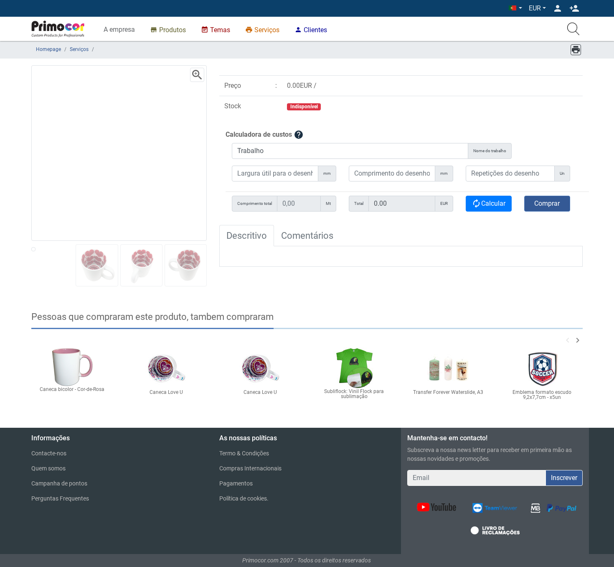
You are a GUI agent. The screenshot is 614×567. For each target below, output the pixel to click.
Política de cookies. (244, 498)
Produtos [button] (168, 30)
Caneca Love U (166, 392)
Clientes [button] (310, 30)
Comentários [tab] (307, 235)
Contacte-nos (48, 453)
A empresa (119, 29)
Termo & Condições (244, 453)
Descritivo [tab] (246, 235)
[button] (515, 8)
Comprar (547, 203)
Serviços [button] (262, 30)
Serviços (79, 49)
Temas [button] (215, 30)
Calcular (488, 203)
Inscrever (564, 478)
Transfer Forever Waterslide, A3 (448, 392)
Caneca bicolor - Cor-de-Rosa (72, 389)
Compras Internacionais (250, 468)
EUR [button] (535, 8)
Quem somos (48, 468)
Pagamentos (236, 483)
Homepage (48, 49)
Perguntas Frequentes (60, 498)
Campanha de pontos (59, 483)
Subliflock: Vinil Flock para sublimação (354, 393)
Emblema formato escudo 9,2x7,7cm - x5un (542, 394)
